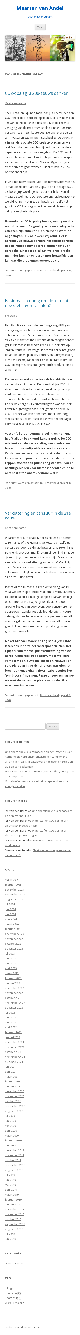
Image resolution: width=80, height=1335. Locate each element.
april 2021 (11, 1071)
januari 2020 (12, 1145)
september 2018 (15, 1224)
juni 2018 (10, 1239)
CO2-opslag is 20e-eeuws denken (37, 93)
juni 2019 (10, 1180)
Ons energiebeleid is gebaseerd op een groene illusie (38, 752)
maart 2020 (12, 1135)
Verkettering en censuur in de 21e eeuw (38, 515)
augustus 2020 (14, 1111)
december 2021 (14, 1042)
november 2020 (14, 1096)
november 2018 (14, 1214)
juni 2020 (10, 1121)
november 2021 (14, 1047)
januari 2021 (12, 1086)
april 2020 (11, 1130)
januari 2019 (12, 1204)
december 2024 (14, 889)
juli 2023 (10, 953)
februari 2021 (13, 1081)
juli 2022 (10, 1012)
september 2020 (15, 1106)
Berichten (13, 1293)
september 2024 (15, 894)
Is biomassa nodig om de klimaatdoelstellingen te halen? (37, 303)
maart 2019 (12, 1194)
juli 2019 (10, 1175)
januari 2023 (12, 983)
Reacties (13, 1298)
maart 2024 (12, 924)
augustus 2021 (14, 1062)
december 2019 (14, 1150)
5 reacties (11, 315)
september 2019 (15, 1165)
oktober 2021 (13, 1052)
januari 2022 (12, 1037)
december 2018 (14, 1209)
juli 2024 (10, 904)
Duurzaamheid (49, 270)
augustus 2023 (14, 948)
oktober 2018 (13, 1219)
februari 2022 (13, 1032)
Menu (40, 26)
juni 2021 (10, 1066)
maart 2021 (12, 1076)
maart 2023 (12, 973)
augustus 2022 (14, 1007)
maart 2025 (12, 880)
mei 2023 (10, 963)
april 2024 (11, 919)
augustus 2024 (14, 899)
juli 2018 (10, 1234)
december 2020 (14, 1091)
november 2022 (14, 993)
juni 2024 (10, 909)
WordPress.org (14, 1303)
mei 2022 (10, 1022)
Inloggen (10, 1288)
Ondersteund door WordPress (23, 1327)
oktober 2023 (13, 943)
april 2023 (11, 968)
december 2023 (14, 934)
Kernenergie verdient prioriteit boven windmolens (36, 757)
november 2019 (14, 1155)
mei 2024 (10, 914)
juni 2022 (10, 1017)
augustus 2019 (14, 1170)
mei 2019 (10, 1185)
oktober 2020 (13, 1101)
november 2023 (14, 939)
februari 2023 (13, 978)
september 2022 (15, 1003)
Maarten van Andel (40, 8)
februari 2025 (13, 884)
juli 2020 (10, 1116)
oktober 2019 (13, 1160)
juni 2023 (10, 958)
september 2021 (15, 1057)
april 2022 (11, 1027)
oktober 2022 (13, 998)
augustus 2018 (14, 1229)
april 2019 (11, 1189)
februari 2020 (13, 1140)
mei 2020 (10, 1126)
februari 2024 (13, 929)
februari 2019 (13, 1199)
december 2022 (14, 988)
